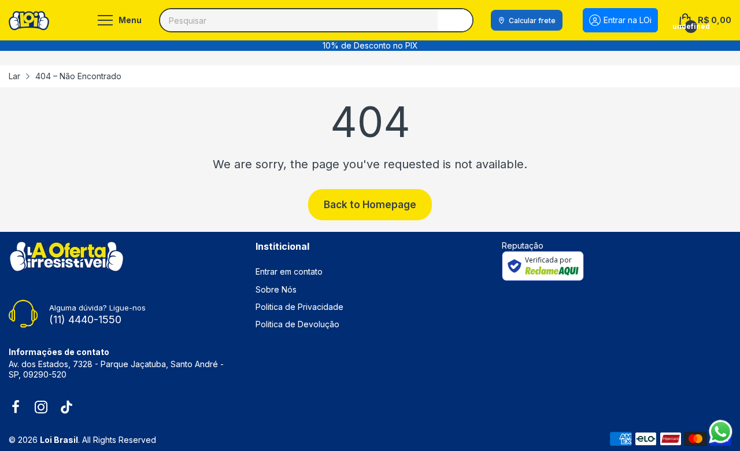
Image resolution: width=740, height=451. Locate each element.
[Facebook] (16, 408)
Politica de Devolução (297, 324)
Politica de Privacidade (299, 307)
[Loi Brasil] (29, 20)
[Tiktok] (66, 408)
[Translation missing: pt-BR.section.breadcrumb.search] (455, 20)
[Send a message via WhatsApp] (720, 431)
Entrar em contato (289, 271)
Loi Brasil (59, 440)
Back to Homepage (370, 204)
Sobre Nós (276, 289)
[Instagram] (41, 408)
